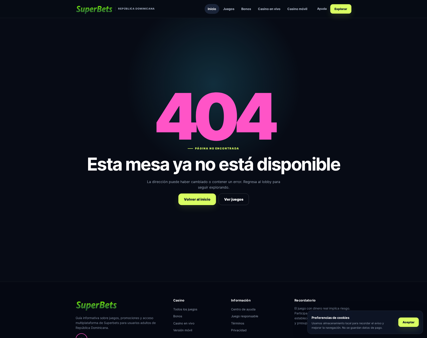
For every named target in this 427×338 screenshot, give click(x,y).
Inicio (212, 9)
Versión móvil (182, 330)
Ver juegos (233, 199)
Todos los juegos (185, 309)
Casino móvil (297, 9)
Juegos (228, 9)
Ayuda (322, 8)
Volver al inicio (197, 199)
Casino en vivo (269, 9)
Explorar (340, 9)
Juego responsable (244, 316)
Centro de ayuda (243, 309)
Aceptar (409, 322)
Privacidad (239, 330)
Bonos (246, 9)
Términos (237, 323)
